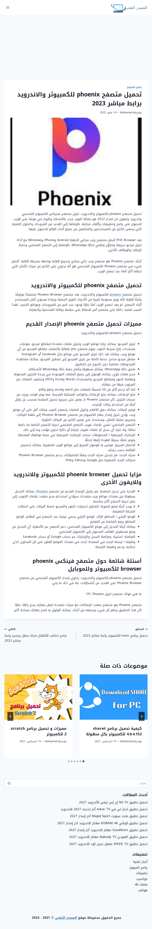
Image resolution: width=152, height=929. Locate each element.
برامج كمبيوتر (134, 87)
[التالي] (10, 716)
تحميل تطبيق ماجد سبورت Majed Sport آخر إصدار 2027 (109, 816)
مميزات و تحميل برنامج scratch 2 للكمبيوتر (38, 731)
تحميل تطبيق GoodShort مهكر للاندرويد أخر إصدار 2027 (108, 830)
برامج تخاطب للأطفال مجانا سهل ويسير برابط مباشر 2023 (35, 635)
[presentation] (114, 697)
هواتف (143, 890)
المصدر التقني (66, 918)
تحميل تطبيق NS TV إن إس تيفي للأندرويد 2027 (113, 802)
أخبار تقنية (140, 862)
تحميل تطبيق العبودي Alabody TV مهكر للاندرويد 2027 (108, 837)
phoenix (115, 294)
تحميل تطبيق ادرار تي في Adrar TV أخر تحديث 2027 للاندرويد (104, 809)
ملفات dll (141, 884)
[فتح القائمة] (7, 7)
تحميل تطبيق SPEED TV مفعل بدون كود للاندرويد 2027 (108, 844)
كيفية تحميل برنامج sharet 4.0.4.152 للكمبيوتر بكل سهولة (114, 731)
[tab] (83, 761)
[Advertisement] (76, 43)
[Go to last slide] (142, 716)
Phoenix (42, 491)
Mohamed (126, 112)
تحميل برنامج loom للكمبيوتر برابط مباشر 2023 (115, 632)
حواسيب (142, 879)
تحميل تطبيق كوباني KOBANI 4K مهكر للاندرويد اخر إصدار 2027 (102, 823)
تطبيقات (142, 873)
